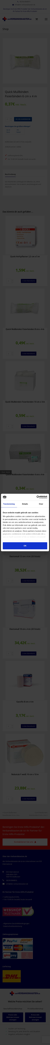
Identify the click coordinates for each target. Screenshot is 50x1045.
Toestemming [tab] (9, 504)
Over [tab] (41, 504)
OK (25, 546)
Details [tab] (25, 504)
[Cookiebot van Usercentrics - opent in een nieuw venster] (36, 497)
